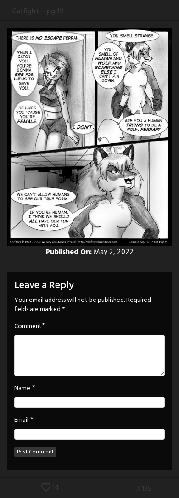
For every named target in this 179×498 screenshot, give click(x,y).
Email (21, 420)
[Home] (6, 11)
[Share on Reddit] (174, 11)
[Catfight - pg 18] (128, 489)
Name (22, 388)
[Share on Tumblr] (164, 11)
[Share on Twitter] (155, 11)
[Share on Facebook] (146, 11)
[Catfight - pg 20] (159, 489)
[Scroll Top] (6, 489)
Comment (28, 326)
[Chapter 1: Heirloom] (115, 489)
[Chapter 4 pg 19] (173, 489)
